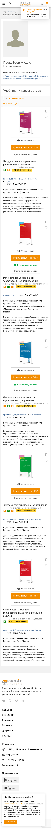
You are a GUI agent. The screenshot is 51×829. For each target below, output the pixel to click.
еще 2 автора (35, 415)
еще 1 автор (10, 182)
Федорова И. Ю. (9, 630)
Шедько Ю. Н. (9, 295)
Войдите (30, 12)
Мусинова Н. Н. (20, 415)
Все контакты (8, 765)
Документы (8, 730)
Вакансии (7, 725)
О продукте (7, 720)
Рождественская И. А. (27, 179)
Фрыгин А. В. (22, 630)
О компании (8, 715)
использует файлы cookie (13, 804)
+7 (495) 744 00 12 (15, 760)
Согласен (11, 822)
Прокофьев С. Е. (10, 179)
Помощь (6, 736)
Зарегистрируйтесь (34, 10)
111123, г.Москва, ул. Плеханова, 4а (24, 749)
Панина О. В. (23, 519)
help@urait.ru (12, 754)
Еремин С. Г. (8, 415)
